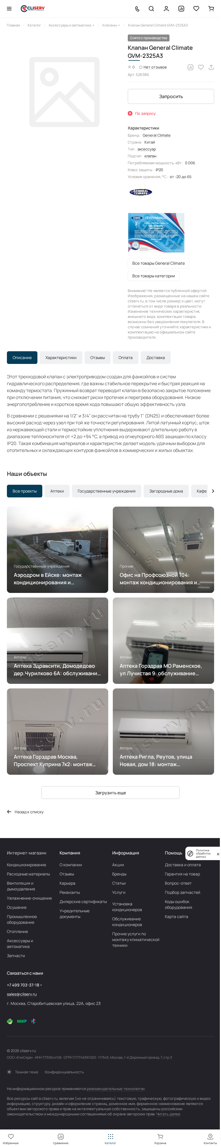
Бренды (119, 874)
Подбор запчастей (182, 892)
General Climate (157, 135)
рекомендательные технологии (115, 1088)
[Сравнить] (190, 67)
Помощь (173, 853)
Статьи (119, 883)
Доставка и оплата (183, 864)
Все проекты (25, 491)
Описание (22, 357)
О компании (71, 864)
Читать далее (168, 1114)
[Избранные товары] (196, 9)
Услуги (118, 892)
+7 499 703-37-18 (23, 985)
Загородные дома (166, 491)
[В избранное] (201, 67)
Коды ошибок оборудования (178, 904)
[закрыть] (218, 853)
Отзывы (97, 357)
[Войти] (166, 9)
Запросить (171, 96)
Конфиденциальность (64, 1072)
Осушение (16, 907)
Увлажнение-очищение (29, 898)
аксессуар (147, 149)
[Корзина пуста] (211, 9)
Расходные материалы (28, 874)
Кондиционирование (26, 864)
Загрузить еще (110, 793)
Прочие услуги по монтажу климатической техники (135, 939)
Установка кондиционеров (127, 906)
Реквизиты (70, 892)
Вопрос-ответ (178, 883)
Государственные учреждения (107, 491)
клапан (150, 156)
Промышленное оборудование (22, 919)
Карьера (67, 883)
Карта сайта (176, 916)
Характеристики (61, 357)
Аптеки (57, 491)
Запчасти (16, 955)
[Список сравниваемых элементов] (181, 9)
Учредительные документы (74, 913)
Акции (118, 864)
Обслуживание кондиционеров (127, 921)
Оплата (126, 357)
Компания (70, 853)
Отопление (17, 931)
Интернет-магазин (26, 853)
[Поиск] (151, 9)
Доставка (155, 357)
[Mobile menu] (9, 8)
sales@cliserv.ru (22, 994)
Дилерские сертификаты (83, 901)
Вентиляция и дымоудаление (21, 886)
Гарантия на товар (182, 874)
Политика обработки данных (203, 853)
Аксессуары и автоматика (20, 943)
